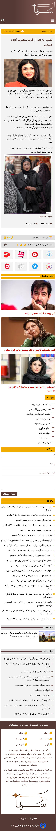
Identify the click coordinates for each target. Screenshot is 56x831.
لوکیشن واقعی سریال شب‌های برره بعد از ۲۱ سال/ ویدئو (28, 545)
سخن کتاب (13, 725)
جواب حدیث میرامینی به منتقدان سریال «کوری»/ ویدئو (28, 570)
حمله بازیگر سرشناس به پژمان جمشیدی (32, 685)
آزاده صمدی (44, 223)
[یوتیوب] (35, 255)
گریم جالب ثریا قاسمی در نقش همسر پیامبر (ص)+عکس (29, 350)
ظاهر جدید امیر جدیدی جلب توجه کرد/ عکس (32, 535)
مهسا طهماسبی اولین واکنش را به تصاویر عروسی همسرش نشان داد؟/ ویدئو (29, 678)
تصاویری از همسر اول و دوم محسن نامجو (34, 520)
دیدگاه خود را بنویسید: (47, 472)
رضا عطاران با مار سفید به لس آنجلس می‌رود (32, 575)
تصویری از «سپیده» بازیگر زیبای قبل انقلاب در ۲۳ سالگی (27, 525)
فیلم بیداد (20, 739)
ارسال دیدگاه (9, 494)
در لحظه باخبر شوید (41, 404)
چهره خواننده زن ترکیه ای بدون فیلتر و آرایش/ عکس (29, 515)
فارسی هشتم (44, 442)
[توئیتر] (20, 245)
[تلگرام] (24, 245)
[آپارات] (21, 255)
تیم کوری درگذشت (42, 690)
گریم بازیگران (30, 223)
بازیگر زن (20, 733)
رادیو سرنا (44, 725)
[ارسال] (8, 237)
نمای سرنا (24, 725)
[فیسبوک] (16, 245)
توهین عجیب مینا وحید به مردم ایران (36, 530)
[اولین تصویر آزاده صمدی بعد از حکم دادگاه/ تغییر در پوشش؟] (28, 369)
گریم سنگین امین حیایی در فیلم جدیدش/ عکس (31, 565)
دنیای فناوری (45, 428)
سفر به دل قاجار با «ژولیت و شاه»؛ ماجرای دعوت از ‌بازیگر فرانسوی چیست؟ (19, 634)
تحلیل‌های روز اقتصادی (40, 409)
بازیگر (46, 733)
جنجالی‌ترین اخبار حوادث (39, 414)
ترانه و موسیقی (43, 419)
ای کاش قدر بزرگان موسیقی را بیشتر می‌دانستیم (31, 580)
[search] (3, 20)
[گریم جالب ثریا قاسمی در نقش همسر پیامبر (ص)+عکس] (28, 332)
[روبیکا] (21, 267)
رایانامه (52, 463)
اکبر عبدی (20, 744)
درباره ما (22, 818)
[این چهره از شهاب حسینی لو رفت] (28, 295)
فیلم (47, 744)
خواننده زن (44, 739)
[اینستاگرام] (49, 267)
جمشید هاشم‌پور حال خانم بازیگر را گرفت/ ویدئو (31, 555)
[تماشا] (7, 255)
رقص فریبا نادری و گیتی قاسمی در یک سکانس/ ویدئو (27, 658)
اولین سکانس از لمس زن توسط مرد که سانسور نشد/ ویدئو (26, 540)
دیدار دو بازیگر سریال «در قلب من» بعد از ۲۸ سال (30, 550)
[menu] (53, 21)
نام (54, 455)
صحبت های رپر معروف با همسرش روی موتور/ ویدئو (29, 560)
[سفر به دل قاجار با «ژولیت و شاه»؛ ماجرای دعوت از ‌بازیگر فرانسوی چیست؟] (47, 636)
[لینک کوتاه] (11, 237)
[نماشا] (7, 267)
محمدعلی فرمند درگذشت (39, 695)
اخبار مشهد (45, 438)
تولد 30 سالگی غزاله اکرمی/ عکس (35, 671)
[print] (5, 237)
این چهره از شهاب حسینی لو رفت (40, 313)
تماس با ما (32, 818)
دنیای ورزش (45, 433)
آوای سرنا (34, 725)
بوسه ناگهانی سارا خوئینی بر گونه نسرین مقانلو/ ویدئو (29, 618)
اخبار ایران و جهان (42, 423)
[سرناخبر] (42, 8)
